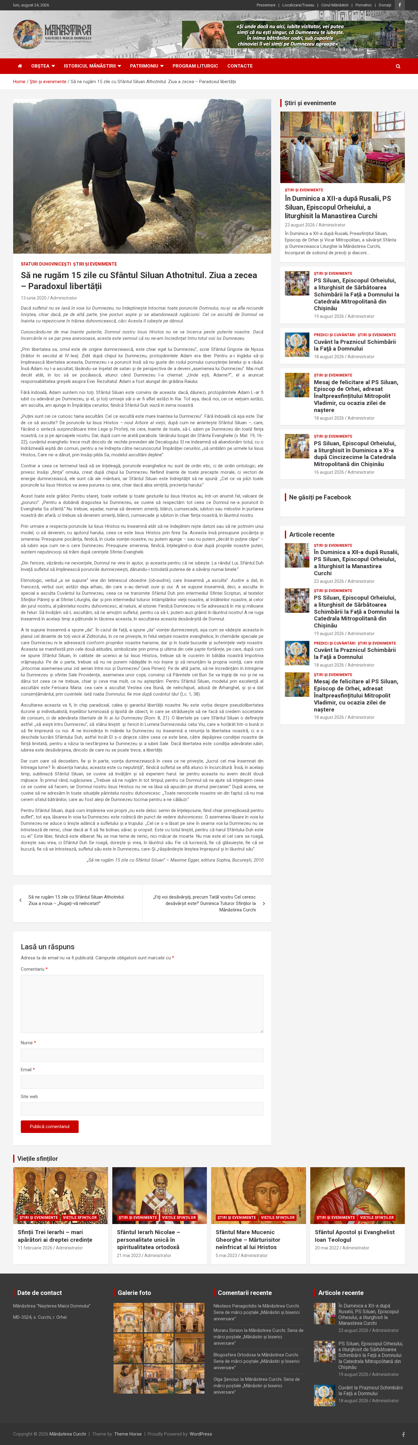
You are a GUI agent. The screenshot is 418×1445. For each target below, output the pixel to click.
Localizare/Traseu (298, 5)
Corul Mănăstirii (335, 5)
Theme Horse (128, 1434)
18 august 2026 (329, 356)
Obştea (40, 66)
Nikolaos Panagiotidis (235, 1306)
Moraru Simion (228, 1330)
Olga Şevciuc (226, 1379)
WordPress (201, 1434)
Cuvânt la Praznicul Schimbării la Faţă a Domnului (355, 345)
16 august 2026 (329, 472)
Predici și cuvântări (335, 335)
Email (28, 1069)
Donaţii (385, 5)
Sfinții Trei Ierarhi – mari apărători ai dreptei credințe (55, 1236)
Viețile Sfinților (80, 1217)
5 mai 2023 (226, 1255)
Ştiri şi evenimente (95, 264)
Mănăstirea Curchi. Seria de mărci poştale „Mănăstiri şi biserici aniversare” (257, 1312)
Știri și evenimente (310, 103)
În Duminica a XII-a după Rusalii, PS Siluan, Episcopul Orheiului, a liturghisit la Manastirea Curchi (338, 207)
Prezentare (266, 5)
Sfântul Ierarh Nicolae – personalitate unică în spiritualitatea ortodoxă (148, 1240)
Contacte (240, 66)
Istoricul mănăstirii (90, 66)
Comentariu (34, 969)
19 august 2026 (329, 316)
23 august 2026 (300, 224)
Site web (29, 1096)
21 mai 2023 (129, 1255)
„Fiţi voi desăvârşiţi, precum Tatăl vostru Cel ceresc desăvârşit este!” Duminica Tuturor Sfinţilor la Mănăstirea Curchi (204, 903)
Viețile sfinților (37, 1158)
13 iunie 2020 (34, 298)
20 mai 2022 (327, 1247)
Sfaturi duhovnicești (46, 264)
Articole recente (311, 534)
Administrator (63, 298)
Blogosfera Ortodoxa (235, 1355)
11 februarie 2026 (35, 1247)
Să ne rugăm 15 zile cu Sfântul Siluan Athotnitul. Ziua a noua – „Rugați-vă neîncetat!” (76, 900)
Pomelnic (364, 5)
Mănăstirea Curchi (68, 1434)
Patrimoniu (144, 66)
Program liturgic (195, 66)
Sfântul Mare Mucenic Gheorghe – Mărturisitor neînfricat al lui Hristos (248, 1240)
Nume (28, 1043)
